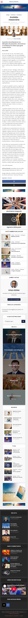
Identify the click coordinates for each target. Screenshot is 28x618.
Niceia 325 (14, 380)
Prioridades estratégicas (14, 350)
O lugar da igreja (15, 271)
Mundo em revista (17, 477)
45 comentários (13, 553)
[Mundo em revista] (8, 478)
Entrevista (19, 255)
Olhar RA (15, 449)
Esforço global (16, 471)
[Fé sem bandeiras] (8, 439)
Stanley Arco (14, 353)
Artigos (8, 15)
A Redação (14, 368)
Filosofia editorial (9, 615)
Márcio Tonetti (14, 338)
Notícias (14, 456)
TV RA (19, 449)
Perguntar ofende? (15, 570)
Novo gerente (14, 365)
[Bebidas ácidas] (8, 413)
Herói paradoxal (15, 251)
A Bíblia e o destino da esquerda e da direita (16, 551)
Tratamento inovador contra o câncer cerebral (17, 465)
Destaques (19, 15)
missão (10, 178)
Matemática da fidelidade (18, 243)
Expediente (16, 615)
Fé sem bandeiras (15, 264)
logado (13, 309)
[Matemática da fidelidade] (8, 419)
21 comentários (13, 559)
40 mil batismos (17, 457)
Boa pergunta (18, 248)
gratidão (5, 178)
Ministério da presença (17, 257)
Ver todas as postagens (14, 299)
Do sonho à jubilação (14, 335)
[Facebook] (8, 605)
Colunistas (13, 15)
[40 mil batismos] (8, 458)
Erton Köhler (7, 22)
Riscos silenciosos (14, 396)
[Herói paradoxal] (8, 426)
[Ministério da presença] (8, 433)
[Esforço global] (8, 471)
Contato (21, 615)
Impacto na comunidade (16, 451)
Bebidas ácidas (15, 236)
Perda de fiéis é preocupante (14, 557)
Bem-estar (17, 235)
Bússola (17, 269)
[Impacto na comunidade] (8, 451)
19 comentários (13, 567)
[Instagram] (4, 605)
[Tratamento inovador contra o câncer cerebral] (8, 465)
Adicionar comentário (14, 23)
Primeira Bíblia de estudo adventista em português (16, 565)
